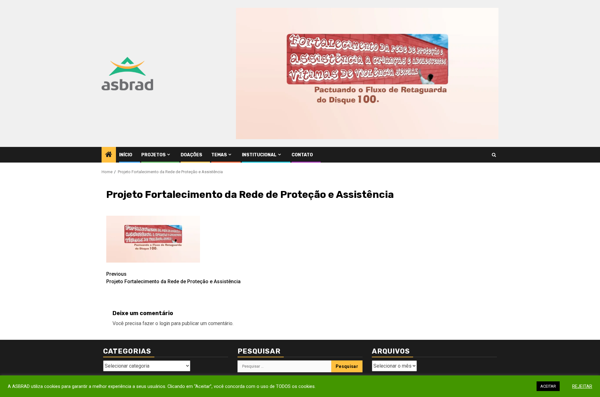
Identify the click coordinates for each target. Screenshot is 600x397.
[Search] (494, 155)
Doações (191, 155)
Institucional (259, 155)
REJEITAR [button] (582, 386)
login (164, 323)
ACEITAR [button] (548, 386)
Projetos (153, 155)
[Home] (108, 155)
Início (125, 155)
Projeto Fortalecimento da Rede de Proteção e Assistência (173, 277)
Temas (219, 155)
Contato (302, 155)
